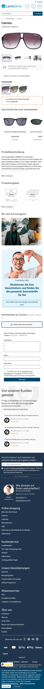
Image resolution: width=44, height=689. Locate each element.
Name (6, 355)
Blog (3, 594)
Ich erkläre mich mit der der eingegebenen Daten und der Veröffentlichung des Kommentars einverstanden (19, 373)
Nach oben (24, 661)
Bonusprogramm (7, 575)
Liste (30, 675)
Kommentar (8, 340)
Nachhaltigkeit (7, 628)
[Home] (2, 18)
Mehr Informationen (27, 683)
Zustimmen (6, 686)
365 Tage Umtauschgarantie (11, 549)
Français (39, 2)
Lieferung (5, 519)
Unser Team (6, 621)
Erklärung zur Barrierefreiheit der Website (16, 530)
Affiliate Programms (9, 582)
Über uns (5, 617)
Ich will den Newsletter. (22, 476)
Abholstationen (7, 523)
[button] (6, 58)
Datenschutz (6, 533)
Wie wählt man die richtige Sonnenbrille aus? (22, 303)
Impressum (5, 613)
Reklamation (6, 556)
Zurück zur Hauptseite (13, 661)
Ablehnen (17, 686)
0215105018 (20, 497)
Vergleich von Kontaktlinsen (11, 602)
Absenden (22, 379)
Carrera (19, 18)
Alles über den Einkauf (9, 512)
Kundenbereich (7, 545)
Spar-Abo (5, 572)
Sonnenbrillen (10, 18)
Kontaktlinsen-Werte (8, 598)
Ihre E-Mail (8, 363)
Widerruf (4, 553)
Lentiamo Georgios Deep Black (15, 132)
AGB (3, 526)
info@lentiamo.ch (22, 500)
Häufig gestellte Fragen (10, 560)
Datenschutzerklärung (10, 683)
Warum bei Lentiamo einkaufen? (13, 624)
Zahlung (4, 515)
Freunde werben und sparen (11, 579)
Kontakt (4, 631)
